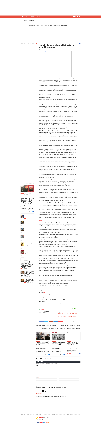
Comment (38, 365)
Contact (26, 16)
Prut (62, 315)
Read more (38, 354)
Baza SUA (70, 312)
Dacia (73, 312)
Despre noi (32, 16)
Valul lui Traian (61, 317)
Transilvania (75, 316)
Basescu (66, 312)
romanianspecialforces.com (64, 294)
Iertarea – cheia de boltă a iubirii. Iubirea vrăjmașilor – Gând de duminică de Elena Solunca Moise (29, 229)
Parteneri (38, 16)
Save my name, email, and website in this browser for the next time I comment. (51, 387)
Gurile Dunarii (66, 313)
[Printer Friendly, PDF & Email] (75, 308)
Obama (59, 315)
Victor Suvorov (66, 317)
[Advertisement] (50, 7)
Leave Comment (48, 358)
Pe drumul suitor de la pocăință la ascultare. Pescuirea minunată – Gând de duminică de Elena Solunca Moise (26, 237)
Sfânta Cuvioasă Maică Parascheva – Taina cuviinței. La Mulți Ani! (28, 216)
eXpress (47, 311)
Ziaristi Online (27, 20)
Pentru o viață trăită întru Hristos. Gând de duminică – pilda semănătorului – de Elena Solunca (29, 222)
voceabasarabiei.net (52, 297)
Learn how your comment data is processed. (58, 396)
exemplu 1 (73, 218)
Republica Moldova (66, 315)
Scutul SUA (65, 316)
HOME (22, 16)
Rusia (72, 315)
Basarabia (62, 312)
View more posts (45, 312)
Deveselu (76, 312)
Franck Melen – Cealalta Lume (45, 306)
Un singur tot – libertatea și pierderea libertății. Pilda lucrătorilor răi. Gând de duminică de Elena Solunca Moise (27, 273)
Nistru (76, 313)
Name (37, 377)
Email (60, 377)
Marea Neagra (71, 313)
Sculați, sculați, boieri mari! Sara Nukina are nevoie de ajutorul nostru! (29, 280)
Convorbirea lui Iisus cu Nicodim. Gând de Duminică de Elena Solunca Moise (28, 252)
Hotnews (44, 292)
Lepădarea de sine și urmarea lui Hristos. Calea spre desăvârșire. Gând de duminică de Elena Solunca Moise (48, 25)
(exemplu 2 (41, 220)
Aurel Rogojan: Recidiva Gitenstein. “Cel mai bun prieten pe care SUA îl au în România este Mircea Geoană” (61, 328)
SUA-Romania (69, 316)
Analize (23, 193)
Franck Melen (60, 313)
